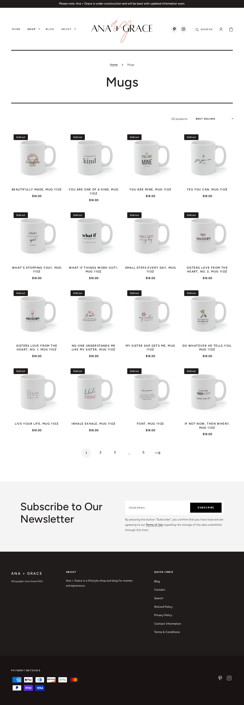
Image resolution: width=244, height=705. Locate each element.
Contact (159, 589)
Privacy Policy (163, 615)
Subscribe (206, 507)
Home (114, 64)
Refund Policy (163, 606)
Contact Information (167, 623)
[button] (204, 29)
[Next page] (158, 453)
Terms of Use (154, 524)
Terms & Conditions (167, 632)
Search (158, 598)
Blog (157, 581)
